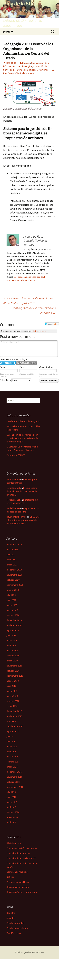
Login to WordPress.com (26, 363)
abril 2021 (11, 559)
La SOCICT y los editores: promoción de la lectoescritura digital (23, 520)
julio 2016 (11, 792)
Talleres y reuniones (39, 69)
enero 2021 (12, 564)
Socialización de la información (22, 892)
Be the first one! (39, 331)
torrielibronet (13, 479)
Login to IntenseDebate (8, 363)
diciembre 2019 (14, 620)
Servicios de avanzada (18, 887)
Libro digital (26, 66)
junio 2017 (11, 741)
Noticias (26, 62)
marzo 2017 (12, 756)
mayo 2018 (12, 690)
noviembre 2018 (14, 665)
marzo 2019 (12, 650)
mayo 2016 (12, 802)
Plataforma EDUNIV (16, 455)
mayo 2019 (12, 640)
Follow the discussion (56, 323)
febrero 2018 (13, 701)
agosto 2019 (13, 630)
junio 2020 (11, 600)
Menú (6, 31)
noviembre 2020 (14, 574)
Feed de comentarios (17, 928)
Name (2, 367)
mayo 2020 (12, 605)
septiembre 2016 (15, 786)
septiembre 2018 (15, 675)
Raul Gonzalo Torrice (17, 516)
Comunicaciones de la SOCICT (21, 858)
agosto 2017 (13, 731)
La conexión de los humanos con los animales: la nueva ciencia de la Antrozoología (22, 438)
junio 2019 (11, 635)
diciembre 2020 (14, 569)
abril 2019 (11, 645)
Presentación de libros (18, 881)
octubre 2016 (13, 781)
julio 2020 (11, 594)
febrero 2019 (13, 655)
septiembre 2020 (15, 584)
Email (22, 367)
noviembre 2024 (14, 544)
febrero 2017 (13, 761)
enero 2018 (12, 706)
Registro (11, 912)
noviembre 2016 (14, 776)
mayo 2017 (12, 746)
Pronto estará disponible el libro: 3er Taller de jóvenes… (22, 491)
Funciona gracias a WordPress (29, 952)
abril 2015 (11, 822)
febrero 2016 (13, 812)
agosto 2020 (13, 589)
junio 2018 (11, 685)
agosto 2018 (13, 680)
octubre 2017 (13, 721)
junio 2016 (11, 797)
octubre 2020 (13, 579)
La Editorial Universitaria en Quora (23, 421)
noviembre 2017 (14, 716)
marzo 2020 (12, 610)
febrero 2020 (13, 615)
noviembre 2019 (14, 625)
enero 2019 (12, 660)
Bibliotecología (14, 843)
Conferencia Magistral (17, 871)
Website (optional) (47, 367)
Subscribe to (5, 380)
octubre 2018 (13, 670)
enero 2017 (12, 766)
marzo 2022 (12, 549)
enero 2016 (12, 817)
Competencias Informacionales (22, 848)
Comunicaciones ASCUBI (18, 853)
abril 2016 (11, 807)
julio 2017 (11, 736)
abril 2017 (11, 751)
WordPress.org (14, 933)
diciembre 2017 (14, 711)
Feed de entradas (15, 923)
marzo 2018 (12, 696)
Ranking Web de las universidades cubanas (34, 310)
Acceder (11, 917)
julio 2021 (11, 554)
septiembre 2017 (15, 726)
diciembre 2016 (14, 771)
